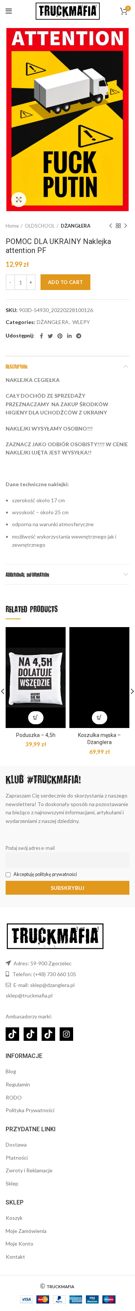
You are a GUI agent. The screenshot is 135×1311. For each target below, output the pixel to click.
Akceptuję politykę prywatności (45, 874)
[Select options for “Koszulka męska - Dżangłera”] (99, 717)
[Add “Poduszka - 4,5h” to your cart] (35, 717)
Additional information (27, 574)
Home (12, 226)
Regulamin (18, 1084)
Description (16, 366)
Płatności (17, 1157)
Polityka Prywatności (30, 1110)
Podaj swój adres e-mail (30, 848)
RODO (14, 1097)
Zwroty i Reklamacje (29, 1170)
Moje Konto (19, 1243)
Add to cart (65, 282)
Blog (11, 1071)
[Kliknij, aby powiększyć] (18, 199)
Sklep (12, 1183)
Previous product (110, 225)
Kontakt (15, 1256)
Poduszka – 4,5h (36, 735)
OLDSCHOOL (40, 226)
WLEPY (81, 322)
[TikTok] (12, 1034)
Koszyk (14, 1218)
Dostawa (16, 1144)
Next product (125, 225)
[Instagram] (66, 1034)
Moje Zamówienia (26, 1231)
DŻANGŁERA (75, 226)
